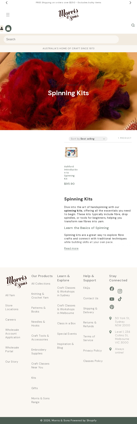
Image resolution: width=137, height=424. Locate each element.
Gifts (34, 388)
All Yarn (10, 295)
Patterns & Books (38, 309)
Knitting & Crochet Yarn (40, 295)
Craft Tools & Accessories (40, 337)
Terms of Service (89, 338)
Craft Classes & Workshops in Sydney (66, 291)
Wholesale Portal (12, 349)
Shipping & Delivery (90, 310)
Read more (71, 248)
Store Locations (11, 307)
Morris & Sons (61, 420)
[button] (8, 15)
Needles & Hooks (38, 323)
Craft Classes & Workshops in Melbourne (66, 309)
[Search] (133, 25)
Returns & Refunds (89, 324)
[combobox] (61, 39)
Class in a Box (66, 323)
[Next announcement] (130, 2)
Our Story (11, 362)
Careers (10, 319)
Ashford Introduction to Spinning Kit (71, 152)
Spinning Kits (74, 85)
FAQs (86, 288)
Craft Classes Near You (40, 365)
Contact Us (90, 298)
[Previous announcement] (7, 2)
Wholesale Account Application (12, 333)
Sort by (75, 138)
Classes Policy (93, 361)
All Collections (40, 283)
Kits (33, 378)
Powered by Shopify (84, 420)
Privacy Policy (92, 350)
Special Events (67, 334)
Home (57, 85)
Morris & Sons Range (40, 400)
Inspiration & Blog (65, 346)
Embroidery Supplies (38, 351)
